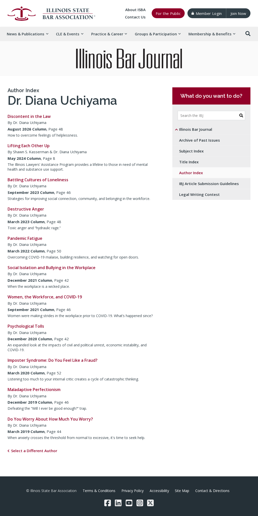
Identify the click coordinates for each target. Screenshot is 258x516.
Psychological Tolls (26, 326)
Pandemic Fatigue (25, 238)
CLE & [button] (67, 33)
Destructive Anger (26, 209)
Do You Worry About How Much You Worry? (50, 419)
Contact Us (135, 16)
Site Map (182, 490)
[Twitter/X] (150, 503)
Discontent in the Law (29, 116)
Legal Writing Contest (199, 194)
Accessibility (159, 490)
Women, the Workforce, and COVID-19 (45, 297)
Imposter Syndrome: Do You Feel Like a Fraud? (53, 360)
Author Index (23, 90)
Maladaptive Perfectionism (34, 389)
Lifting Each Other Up (29, 145)
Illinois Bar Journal (195, 129)
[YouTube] (129, 503)
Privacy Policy (132, 490)
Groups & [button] (156, 33)
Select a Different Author (34, 450)
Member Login (209, 13)
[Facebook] (107, 503)
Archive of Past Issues (199, 140)
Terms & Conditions (99, 490)
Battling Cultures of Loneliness (38, 180)
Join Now (238, 13)
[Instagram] (140, 503)
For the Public (168, 13)
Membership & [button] (210, 33)
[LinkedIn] (118, 503)
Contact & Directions (212, 490)
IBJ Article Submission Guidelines (209, 183)
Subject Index (191, 150)
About (135, 9)
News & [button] (25, 33)
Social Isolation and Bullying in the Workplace (51, 267)
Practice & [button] (107, 33)
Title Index (189, 161)
